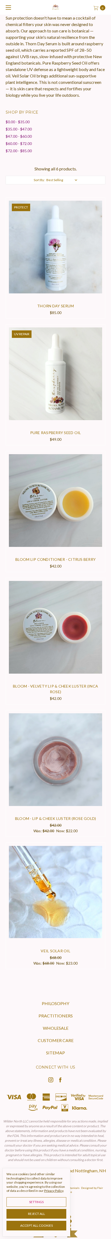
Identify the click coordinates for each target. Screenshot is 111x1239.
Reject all (36, 1214)
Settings (36, 1202)
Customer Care (56, 1040)
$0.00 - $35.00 (18, 122)
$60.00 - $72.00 (19, 143)
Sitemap (55, 1052)
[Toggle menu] (7, 7)
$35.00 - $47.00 (19, 129)
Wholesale (55, 1028)
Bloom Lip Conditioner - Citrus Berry (55, 559)
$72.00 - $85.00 (19, 150)
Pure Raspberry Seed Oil (55, 432)
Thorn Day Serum (55, 306)
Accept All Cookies (36, 1225)
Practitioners (56, 1015)
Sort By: (39, 180)
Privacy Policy (53, 1191)
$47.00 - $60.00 (19, 136)
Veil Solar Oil (55, 951)
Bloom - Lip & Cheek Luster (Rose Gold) (55, 818)
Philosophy (55, 1003)
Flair (100, 1187)
